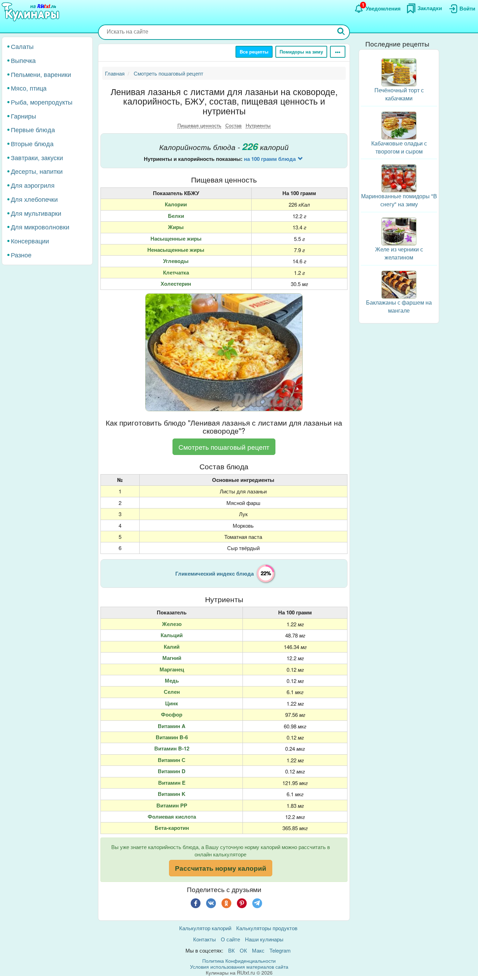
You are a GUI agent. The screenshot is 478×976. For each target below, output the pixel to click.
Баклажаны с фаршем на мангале (399, 306)
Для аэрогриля (33, 185)
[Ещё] (337, 52)
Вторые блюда (32, 143)
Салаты (22, 46)
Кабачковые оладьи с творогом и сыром (399, 147)
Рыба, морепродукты (41, 101)
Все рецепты (254, 51)
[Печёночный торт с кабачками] (398, 71)
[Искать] (341, 32)
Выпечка (23, 60)
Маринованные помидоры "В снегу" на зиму (399, 200)
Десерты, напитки (37, 171)
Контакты (204, 939)
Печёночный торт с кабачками (399, 94)
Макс (258, 950)
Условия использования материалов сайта (239, 966)
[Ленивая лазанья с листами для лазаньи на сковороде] (223, 352)
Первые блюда (33, 129)
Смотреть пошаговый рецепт (223, 446)
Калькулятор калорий (205, 928)
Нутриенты (258, 125)
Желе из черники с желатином (399, 253)
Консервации (30, 240)
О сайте (230, 939)
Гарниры (23, 115)
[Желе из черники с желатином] (398, 230)
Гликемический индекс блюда (214, 573)
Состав (233, 125)
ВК (231, 950)
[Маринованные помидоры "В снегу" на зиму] (398, 177)
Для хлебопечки (34, 199)
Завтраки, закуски (37, 157)
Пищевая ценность (199, 125)
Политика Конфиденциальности (239, 960)
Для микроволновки (40, 226)
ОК (243, 950)
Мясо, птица (29, 87)
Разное (21, 254)
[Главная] (31, 12)
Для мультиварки (36, 212)
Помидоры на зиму (301, 51)
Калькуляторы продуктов (266, 928)
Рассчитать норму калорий (220, 868)
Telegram (280, 950)
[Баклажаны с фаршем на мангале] (398, 283)
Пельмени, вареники (41, 73)
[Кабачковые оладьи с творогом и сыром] (398, 124)
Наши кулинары (264, 939)
